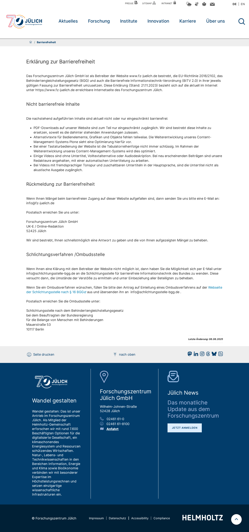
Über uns (215, 21)
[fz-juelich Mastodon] (189, 355)
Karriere (187, 21)
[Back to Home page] (24, 22)
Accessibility (140, 518)
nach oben (127, 354)
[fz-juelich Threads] (207, 355)
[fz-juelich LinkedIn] (195, 355)
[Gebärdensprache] (196, 5)
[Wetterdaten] (188, 6)
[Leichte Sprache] (204, 5)
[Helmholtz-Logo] (202, 519)
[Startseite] (30, 42)
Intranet (168, 3)
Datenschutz (117, 518)
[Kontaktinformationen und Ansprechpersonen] (212, 5)
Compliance (161, 518)
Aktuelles (68, 21)
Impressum (96, 518)
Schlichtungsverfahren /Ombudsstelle (65, 254)
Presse (130, 3)
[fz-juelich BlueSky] (213, 355)
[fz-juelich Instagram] (201, 355)
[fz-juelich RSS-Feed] (220, 355)
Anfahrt (112, 429)
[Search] (242, 21)
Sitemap (147, 3)
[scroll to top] (236, 519)
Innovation (158, 21)
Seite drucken (43, 354)
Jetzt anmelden (184, 427)
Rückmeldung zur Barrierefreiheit (60, 184)
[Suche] (241, 21)
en (243, 4)
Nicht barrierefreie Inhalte (53, 104)
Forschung (99, 21)
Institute (128, 21)
